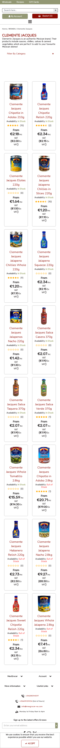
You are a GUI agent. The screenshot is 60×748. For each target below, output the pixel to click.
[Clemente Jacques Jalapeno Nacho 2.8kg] (44, 529)
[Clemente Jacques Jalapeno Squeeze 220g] (44, 239)
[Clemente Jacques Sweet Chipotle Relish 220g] (16, 603)
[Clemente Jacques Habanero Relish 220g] (16, 529)
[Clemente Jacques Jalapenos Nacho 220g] (16, 316)
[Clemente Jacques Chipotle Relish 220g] (44, 91)
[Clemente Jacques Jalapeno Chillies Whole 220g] (16, 239)
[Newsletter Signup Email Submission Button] (56, 725)
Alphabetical (26, 78)
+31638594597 (32, 696)
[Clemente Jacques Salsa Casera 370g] (44, 316)
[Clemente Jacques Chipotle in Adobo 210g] (16, 91)
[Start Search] (55, 10)
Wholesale (7, 2)
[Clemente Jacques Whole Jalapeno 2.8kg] (44, 603)
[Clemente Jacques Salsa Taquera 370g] (16, 387)
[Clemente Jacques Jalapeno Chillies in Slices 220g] (44, 163)
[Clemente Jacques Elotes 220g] (16, 163)
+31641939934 (26, 701)
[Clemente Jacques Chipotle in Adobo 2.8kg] (44, 455)
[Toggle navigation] (30, 21)
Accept (31, 743)
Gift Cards (34, 2)
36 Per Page (10, 78)
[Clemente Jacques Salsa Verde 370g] (44, 387)
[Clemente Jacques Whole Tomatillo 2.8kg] (16, 455)
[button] (16, 125)
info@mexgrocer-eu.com (32, 706)
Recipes (20, 2)
